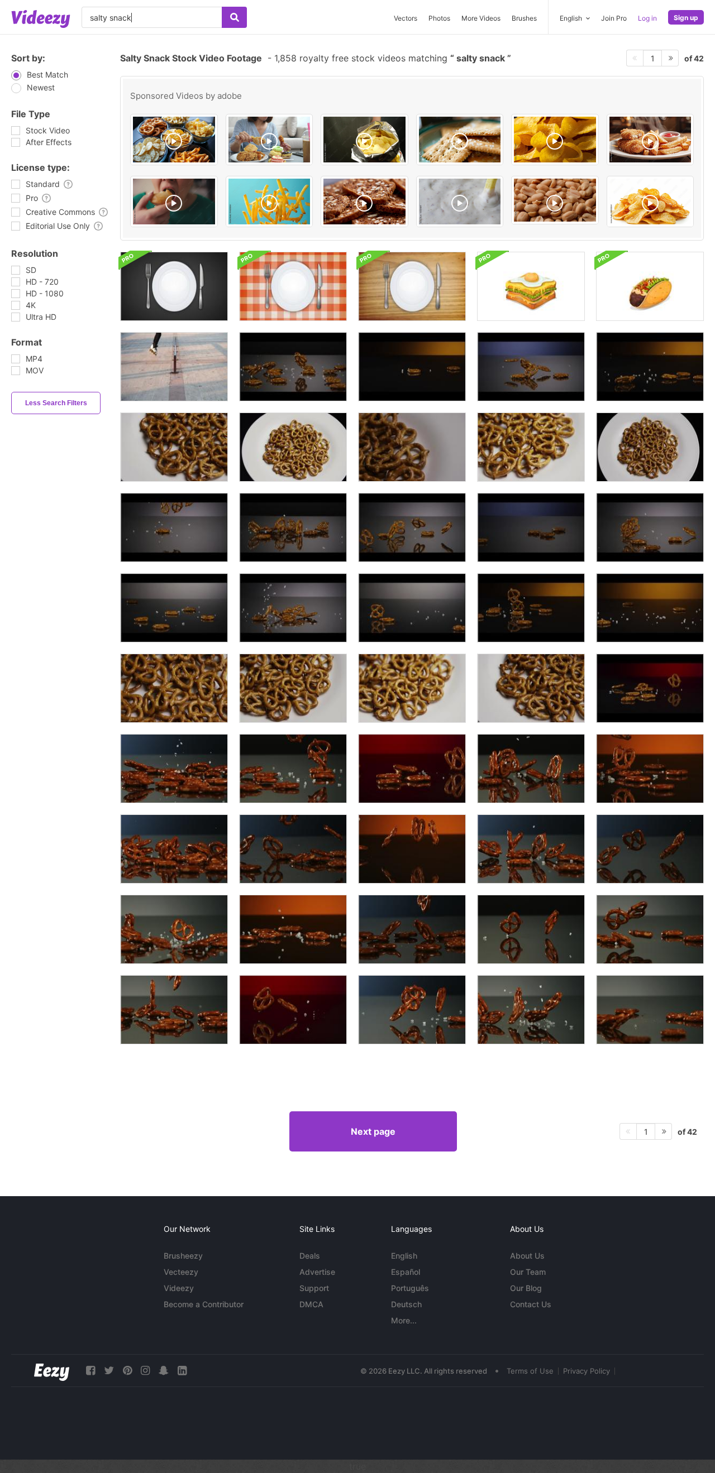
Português (410, 1288)
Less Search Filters (56, 403)
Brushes (524, 18)
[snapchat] (164, 1370)
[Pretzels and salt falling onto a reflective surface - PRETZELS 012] (412, 527)
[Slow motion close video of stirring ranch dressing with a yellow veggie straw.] (460, 201)
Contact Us (530, 1304)
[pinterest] (127, 1370)
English (404, 1255)
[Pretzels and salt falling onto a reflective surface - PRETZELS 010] (531, 527)
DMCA (311, 1304)
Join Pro (614, 18)
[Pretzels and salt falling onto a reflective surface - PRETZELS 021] (650, 688)
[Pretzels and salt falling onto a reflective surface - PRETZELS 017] (293, 366)
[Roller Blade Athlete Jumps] (174, 366)
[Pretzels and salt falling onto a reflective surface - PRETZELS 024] (650, 607)
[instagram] (145, 1370)
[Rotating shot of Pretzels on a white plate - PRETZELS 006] (174, 447)
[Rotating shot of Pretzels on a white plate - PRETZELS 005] (531, 688)
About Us (527, 1255)
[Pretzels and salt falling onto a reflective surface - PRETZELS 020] (412, 366)
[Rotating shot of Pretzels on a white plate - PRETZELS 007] (174, 688)
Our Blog (526, 1288)
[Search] (234, 17)
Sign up (686, 17)
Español (405, 1272)
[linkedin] (182, 1370)
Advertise (317, 1272)
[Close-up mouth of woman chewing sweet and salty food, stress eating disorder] (174, 201)
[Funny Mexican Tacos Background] (650, 286)
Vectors (405, 18)
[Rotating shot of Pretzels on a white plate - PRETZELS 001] (293, 447)
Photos (439, 18)
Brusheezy (183, 1255)
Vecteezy (181, 1272)
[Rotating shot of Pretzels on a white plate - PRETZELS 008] (650, 447)
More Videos (480, 18)
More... (404, 1320)
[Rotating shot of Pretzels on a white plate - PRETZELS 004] (293, 688)
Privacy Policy (586, 1370)
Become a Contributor (204, 1304)
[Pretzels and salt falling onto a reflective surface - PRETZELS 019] (650, 366)
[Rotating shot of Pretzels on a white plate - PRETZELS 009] (412, 447)
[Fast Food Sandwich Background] (531, 286)
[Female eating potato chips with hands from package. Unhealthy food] (364, 139)
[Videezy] (40, 19)
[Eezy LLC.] (51, 1370)
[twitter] (109, 1370)
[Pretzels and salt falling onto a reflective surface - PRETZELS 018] (531, 607)
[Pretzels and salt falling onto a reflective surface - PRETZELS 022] (412, 607)
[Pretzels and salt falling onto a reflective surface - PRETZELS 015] (174, 527)
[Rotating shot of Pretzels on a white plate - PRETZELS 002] (531, 447)
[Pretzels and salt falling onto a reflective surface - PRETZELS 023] (174, 607)
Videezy (179, 1288)
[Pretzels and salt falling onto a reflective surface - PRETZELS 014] (650, 527)
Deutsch (406, 1304)
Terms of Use (530, 1370)
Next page (373, 1131)
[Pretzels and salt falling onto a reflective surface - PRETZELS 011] (531, 366)
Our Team (528, 1272)
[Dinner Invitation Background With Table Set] (174, 286)
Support (314, 1288)
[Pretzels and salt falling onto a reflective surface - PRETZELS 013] (293, 607)
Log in (647, 18)
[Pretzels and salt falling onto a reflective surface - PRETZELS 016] (293, 527)
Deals (309, 1255)
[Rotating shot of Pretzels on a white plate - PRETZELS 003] (412, 688)
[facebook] (90, 1370)
